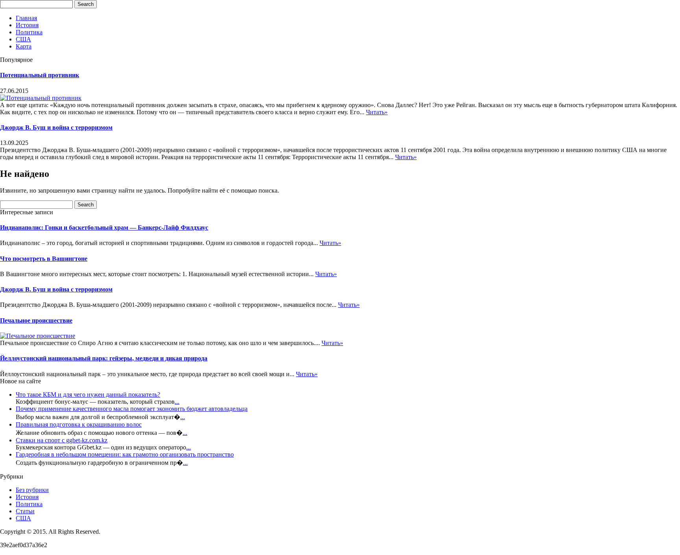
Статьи (25, 511)
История (27, 25)
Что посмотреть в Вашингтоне (43, 258)
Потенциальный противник (39, 75)
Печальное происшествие (36, 320)
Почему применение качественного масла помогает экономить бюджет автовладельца (132, 408)
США (23, 39)
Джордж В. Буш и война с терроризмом (56, 127)
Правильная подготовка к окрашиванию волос (79, 424)
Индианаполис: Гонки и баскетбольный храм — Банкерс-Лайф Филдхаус (104, 227)
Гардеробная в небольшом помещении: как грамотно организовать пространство (125, 454)
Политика (29, 32)
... (177, 401)
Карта (23, 46)
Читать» (377, 112)
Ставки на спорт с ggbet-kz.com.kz (61, 440)
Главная (26, 18)
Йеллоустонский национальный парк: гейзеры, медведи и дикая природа (103, 358)
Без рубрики (32, 489)
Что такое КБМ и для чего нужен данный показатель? (88, 394)
